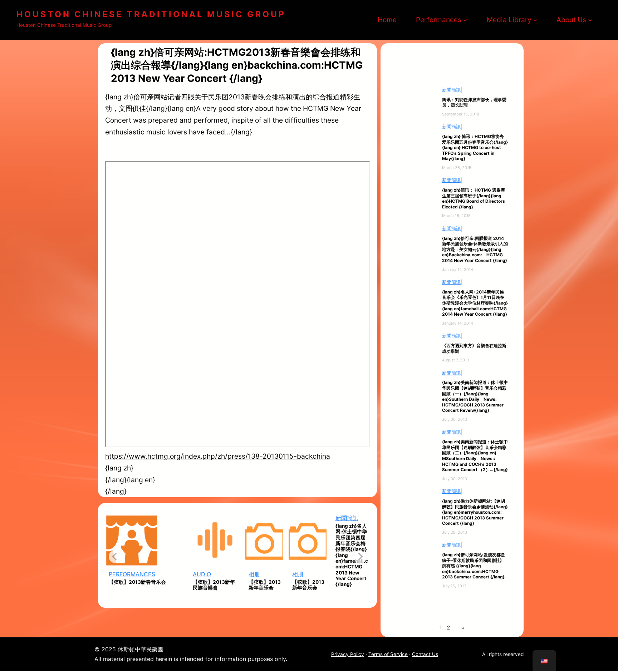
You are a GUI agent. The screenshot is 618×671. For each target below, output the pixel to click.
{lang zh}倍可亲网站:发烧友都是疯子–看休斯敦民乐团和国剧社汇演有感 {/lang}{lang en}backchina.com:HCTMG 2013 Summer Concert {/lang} (473, 565)
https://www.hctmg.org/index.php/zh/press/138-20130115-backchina (217, 456)
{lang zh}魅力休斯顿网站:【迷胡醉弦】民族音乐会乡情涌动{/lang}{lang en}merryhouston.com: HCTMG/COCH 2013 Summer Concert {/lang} (475, 512)
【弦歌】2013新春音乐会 (137, 582)
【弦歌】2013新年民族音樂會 (214, 585)
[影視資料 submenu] (535, 20)
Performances (132, 574)
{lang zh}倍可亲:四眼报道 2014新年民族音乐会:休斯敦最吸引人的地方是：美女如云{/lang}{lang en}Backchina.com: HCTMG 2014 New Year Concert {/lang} (475, 249)
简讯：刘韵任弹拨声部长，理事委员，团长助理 (474, 102)
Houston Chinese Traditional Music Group (151, 14)
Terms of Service (388, 654)
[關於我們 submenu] (590, 20)
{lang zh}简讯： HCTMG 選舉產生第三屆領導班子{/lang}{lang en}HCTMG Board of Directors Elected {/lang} (473, 198)
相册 (254, 574)
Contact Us (425, 654)
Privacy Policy (347, 654)
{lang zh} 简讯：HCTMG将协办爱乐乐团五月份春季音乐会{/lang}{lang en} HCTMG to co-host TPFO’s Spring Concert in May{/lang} (475, 147)
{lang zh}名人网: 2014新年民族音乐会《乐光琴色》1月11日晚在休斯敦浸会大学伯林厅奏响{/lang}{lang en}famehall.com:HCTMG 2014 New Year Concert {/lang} (475, 303)
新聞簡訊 (346, 518)
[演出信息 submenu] (465, 20)
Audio (202, 574)
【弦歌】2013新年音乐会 (265, 585)
